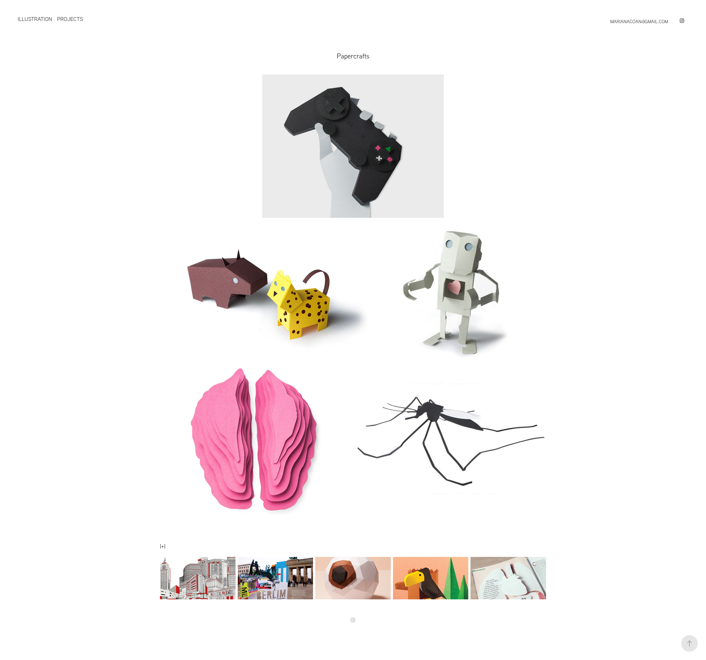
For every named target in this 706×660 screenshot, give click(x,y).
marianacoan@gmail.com (639, 21)
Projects (70, 18)
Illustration (35, 18)
